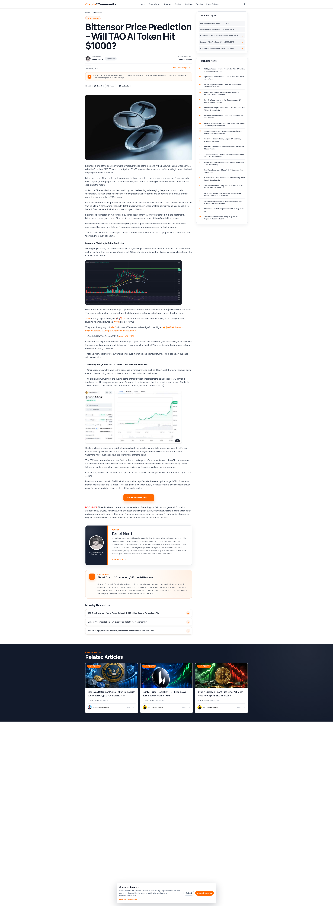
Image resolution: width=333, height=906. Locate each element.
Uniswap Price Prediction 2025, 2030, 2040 (217, 30)
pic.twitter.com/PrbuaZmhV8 (122, 330)
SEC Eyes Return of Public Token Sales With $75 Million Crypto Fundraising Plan (124, 613)
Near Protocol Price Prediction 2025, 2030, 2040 (219, 36)
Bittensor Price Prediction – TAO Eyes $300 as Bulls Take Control (223, 116)
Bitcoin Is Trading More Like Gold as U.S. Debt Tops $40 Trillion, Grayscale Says (224, 109)
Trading (199, 4)
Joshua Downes (185, 59)
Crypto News (154, 4)
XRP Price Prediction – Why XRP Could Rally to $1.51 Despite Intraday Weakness (223, 186)
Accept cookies (204, 893)
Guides (178, 4)
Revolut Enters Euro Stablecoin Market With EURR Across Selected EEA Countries (222, 194)
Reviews (167, 4)
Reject (189, 893)
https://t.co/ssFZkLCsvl (96, 330)
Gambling (188, 4)
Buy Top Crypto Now (137, 497)
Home (142, 4)
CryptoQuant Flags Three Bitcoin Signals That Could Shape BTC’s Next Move (224, 155)
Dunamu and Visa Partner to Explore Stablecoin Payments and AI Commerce (221, 93)
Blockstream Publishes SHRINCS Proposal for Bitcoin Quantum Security (224, 163)
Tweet (99, 86)
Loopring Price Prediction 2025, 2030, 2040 (217, 42)
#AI (170, 327)
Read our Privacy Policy (128, 899)
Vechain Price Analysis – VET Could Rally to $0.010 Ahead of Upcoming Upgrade (223, 132)
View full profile (120, 559)
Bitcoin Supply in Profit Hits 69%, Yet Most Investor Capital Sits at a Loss (121, 630)
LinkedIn (125, 86)
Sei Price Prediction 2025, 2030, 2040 (214, 24)
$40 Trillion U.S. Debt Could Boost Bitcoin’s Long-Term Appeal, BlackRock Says (224, 179)
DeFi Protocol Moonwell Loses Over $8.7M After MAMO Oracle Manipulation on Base (224, 124)
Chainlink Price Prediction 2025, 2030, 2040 (217, 48)
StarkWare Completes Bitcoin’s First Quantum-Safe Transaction (223, 171)
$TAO (88, 318)
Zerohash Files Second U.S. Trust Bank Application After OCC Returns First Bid (223, 202)
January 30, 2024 (126, 336)
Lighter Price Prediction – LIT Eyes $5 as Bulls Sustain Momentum (117, 622)
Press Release (212, 4)
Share (112, 86)
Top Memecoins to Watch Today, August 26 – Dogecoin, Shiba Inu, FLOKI (221, 218)
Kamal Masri (122, 533)
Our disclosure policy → (182, 67)
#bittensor (177, 327)
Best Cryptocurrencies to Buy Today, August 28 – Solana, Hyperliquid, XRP (223, 101)
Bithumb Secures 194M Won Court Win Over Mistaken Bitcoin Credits (224, 148)
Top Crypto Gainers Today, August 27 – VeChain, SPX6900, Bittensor (222, 140)
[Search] (245, 4)
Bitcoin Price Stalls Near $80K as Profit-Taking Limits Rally (224, 210)
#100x (117, 321)
